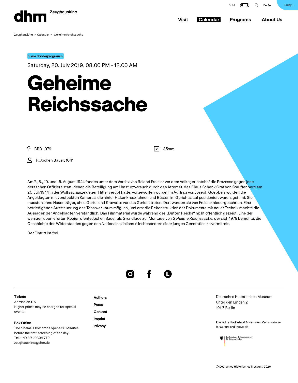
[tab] (183, 19)
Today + (289, 4)
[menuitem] (231, 5)
